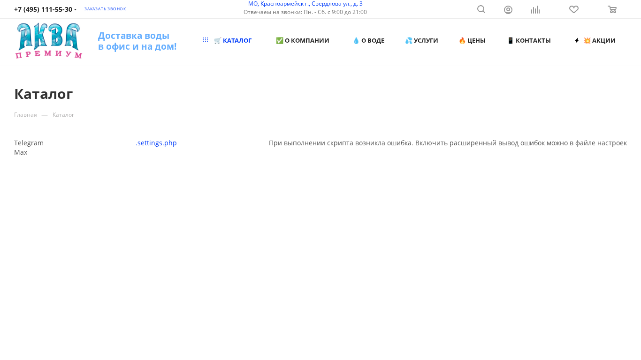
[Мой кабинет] (508, 10)
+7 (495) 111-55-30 (43, 9)
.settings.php (156, 142)
